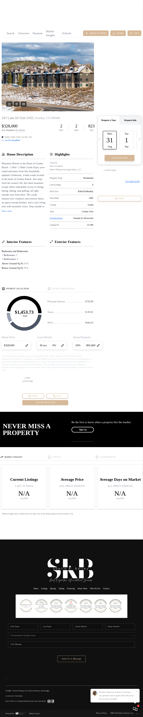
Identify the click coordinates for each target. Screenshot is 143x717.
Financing (71, 588)
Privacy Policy (101, 713)
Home (128, 20)
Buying (53, 588)
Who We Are (95, 588)
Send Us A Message (71, 659)
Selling (61, 588)
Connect (106, 588)
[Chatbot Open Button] (135, 709)
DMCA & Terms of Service (121, 713)
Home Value (82, 588)
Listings (44, 588)
